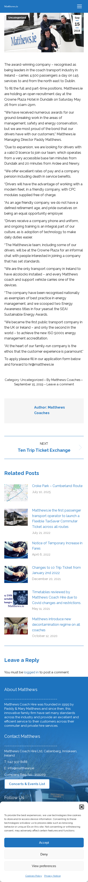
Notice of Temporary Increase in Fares (57, 546)
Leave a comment (60, 384)
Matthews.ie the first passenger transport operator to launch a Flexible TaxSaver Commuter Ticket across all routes (56, 518)
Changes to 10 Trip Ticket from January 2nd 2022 (56, 570)
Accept (44, 842)
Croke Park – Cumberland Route (57, 486)
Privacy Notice (52, 875)
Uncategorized (17, 17)
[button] (81, 807)
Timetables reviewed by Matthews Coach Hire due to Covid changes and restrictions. (56, 597)
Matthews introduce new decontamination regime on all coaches (56, 624)
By (63, 380)
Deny (44, 854)
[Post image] (16, 492)
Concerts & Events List (27, 784)
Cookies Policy (33, 875)
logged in (31, 672)
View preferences (44, 866)
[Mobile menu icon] (79, 6)
